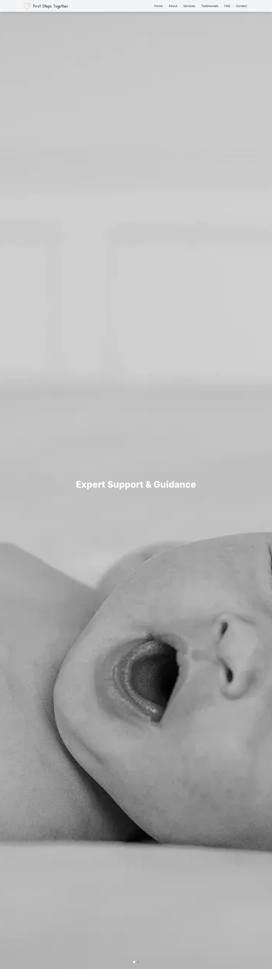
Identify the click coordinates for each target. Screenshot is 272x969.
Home (158, 6)
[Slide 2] (138, 962)
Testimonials (209, 6)
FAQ (227, 6)
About (173, 6)
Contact (241, 6)
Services (189, 6)
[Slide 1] (134, 962)
